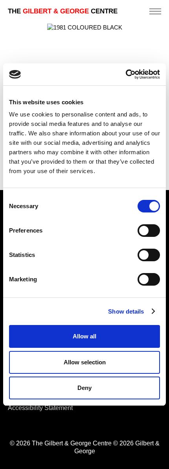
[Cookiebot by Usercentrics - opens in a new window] (125, 74)
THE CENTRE (63, 11)
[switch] (149, 230)
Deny (84, 387)
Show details (126, 311)
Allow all (84, 336)
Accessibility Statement (40, 407)
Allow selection (85, 362)
